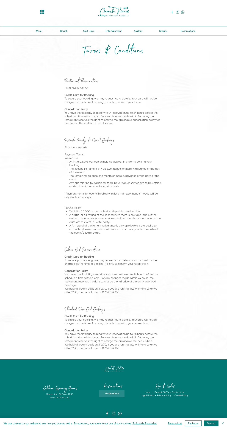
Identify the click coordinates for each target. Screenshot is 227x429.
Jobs (147, 392)
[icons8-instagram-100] (177, 12)
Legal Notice (147, 396)
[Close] (223, 423)
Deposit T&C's (161, 392)
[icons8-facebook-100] (172, 12)
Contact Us (178, 392)
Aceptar (211, 423)
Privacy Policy (164, 396)
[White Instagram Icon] (113, 413)
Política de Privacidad (144, 423)
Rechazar (193, 423)
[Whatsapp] (120, 413)
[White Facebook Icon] (107, 413)
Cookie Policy (181, 396)
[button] (42, 12)
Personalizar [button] (175, 423)
